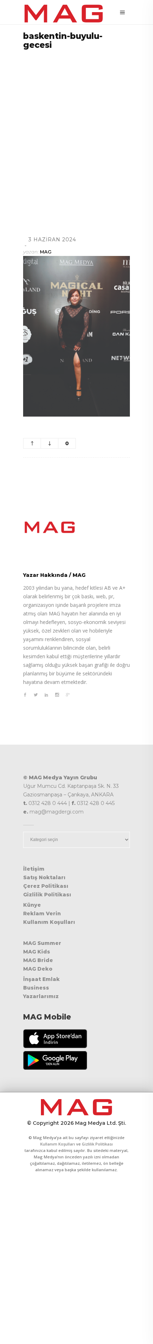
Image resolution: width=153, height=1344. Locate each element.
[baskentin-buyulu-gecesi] (76, 527)
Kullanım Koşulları (49, 922)
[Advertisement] (76, 134)
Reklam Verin (42, 913)
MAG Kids (36, 951)
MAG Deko (37, 969)
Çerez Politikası (45, 886)
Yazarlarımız (41, 996)
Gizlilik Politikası (47, 894)
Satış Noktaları (44, 877)
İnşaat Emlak (41, 979)
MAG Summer (42, 943)
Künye (32, 905)
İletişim (33, 869)
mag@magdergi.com (57, 812)
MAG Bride (38, 960)
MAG (46, 252)
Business (36, 988)
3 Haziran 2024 (52, 239)
